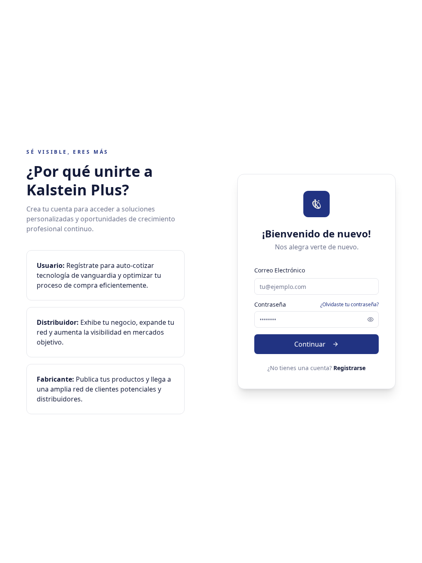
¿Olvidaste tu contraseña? (349, 304)
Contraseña (270, 304)
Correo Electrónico (279, 270)
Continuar (310, 344)
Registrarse (349, 368)
